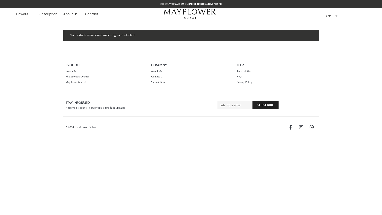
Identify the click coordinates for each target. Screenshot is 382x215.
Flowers (22, 14)
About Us (70, 14)
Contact (91, 14)
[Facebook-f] (290, 127)
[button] (24, 14)
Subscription (47, 14)
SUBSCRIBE (265, 105)
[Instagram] (301, 127)
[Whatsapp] (311, 127)
